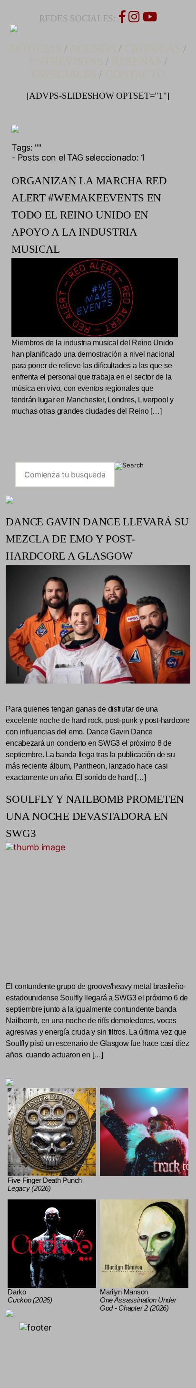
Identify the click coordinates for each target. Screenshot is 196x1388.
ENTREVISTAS (66, 61)
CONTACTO (135, 74)
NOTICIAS (35, 48)
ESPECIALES (63, 74)
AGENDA (92, 48)
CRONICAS (153, 48)
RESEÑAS (136, 61)
